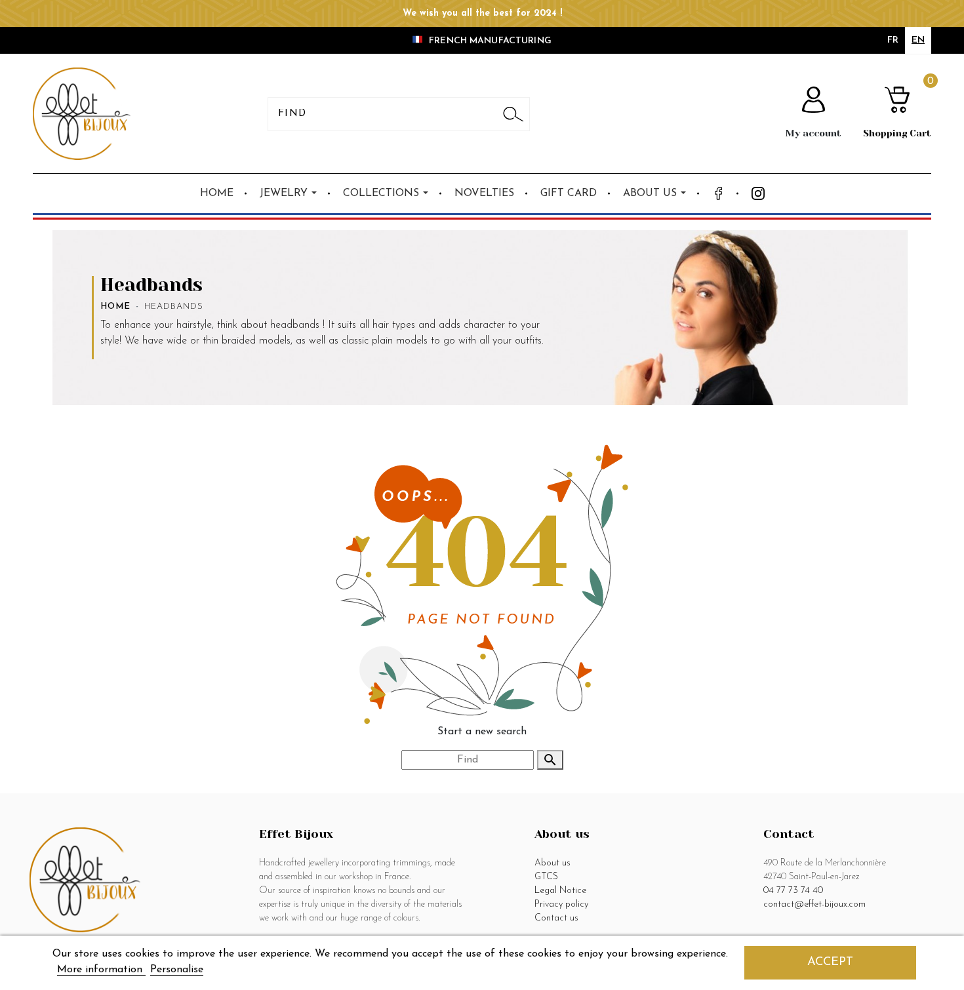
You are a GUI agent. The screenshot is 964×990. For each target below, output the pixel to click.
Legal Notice (560, 891)
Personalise (176, 969)
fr (892, 40)
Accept (830, 962)
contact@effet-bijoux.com (814, 904)
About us (552, 863)
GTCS (546, 877)
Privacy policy (561, 904)
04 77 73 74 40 (793, 891)
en (918, 40)
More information (101, 969)
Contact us (556, 918)
